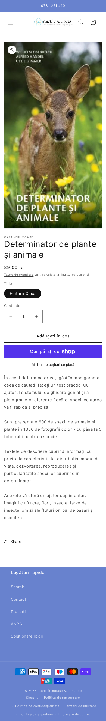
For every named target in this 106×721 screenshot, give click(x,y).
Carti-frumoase (51, 691)
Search (17, 586)
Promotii (19, 611)
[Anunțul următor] (96, 6)
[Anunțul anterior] (10, 6)
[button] (11, 22)
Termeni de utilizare (80, 706)
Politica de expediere (36, 714)
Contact (18, 599)
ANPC (16, 623)
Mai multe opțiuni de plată (53, 365)
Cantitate (12, 305)
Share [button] (15, 541)
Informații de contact (75, 714)
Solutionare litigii (27, 636)
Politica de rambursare (62, 697)
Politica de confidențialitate (37, 706)
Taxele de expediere (18, 274)
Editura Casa (23, 293)
